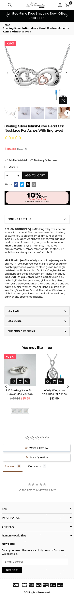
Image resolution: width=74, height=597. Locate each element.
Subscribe (12, 570)
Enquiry (13, 167)
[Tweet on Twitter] (22, 184)
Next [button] (67, 16)
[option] (37, 15)
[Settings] (60, 5)
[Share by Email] (34, 184)
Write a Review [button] (38, 448)
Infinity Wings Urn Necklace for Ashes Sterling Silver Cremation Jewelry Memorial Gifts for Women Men (54, 392)
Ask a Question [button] (39, 457)
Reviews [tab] (10, 466)
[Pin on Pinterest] (28, 184)
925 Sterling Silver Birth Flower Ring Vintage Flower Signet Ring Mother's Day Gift (20, 392)
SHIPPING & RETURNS (21, 331)
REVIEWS (13, 311)
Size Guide (15, 321)
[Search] (10, 5)
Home (6, 25)
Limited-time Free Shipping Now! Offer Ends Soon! (37, 15)
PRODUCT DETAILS (19, 219)
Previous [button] (7, 16)
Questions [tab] (34, 466)
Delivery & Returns (45, 160)
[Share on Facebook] (16, 184)
